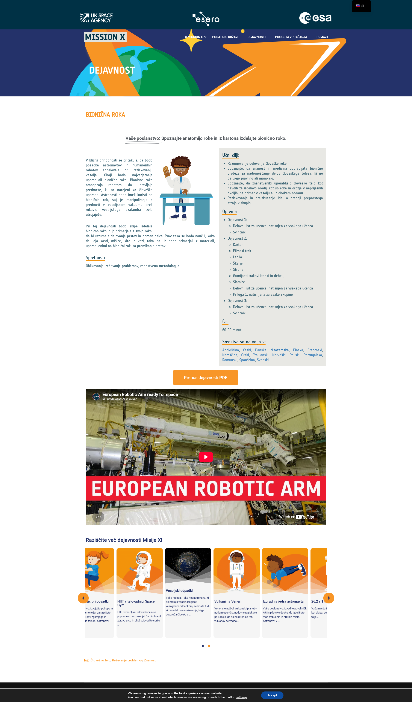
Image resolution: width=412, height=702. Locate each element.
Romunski (229, 360)
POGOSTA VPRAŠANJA (291, 37)
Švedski (263, 360)
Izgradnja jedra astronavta (252, 601)
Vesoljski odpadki (148, 591)
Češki (247, 350)
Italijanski (260, 355)
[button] (83, 598)
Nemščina (229, 355)
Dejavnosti (257, 37)
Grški (245, 355)
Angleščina (230, 350)
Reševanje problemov (127, 660)
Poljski (295, 355)
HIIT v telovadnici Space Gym (105, 603)
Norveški (279, 355)
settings (241, 697)
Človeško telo (101, 660)
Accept (272, 695)
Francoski (314, 350)
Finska (298, 350)
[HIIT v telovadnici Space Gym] (109, 571)
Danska (261, 350)
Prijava (322, 37)
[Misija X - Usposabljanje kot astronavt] (105, 37)
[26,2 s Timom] (303, 571)
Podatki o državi (225, 37)
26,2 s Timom (291, 601)
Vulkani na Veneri (197, 601)
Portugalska (313, 355)
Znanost (150, 660)
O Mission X (194, 37)
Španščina (247, 360)
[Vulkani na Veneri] (206, 571)
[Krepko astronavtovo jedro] (254, 571)
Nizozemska (280, 350)
